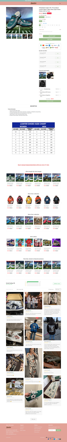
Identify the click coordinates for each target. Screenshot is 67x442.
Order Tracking (22, 430)
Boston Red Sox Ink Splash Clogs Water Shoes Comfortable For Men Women (38, 249)
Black (45, 19)
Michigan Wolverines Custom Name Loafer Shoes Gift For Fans (38, 227)
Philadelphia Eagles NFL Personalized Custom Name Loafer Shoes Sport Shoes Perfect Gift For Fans (10, 184)
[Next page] (32, 36)
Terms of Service (37, 430)
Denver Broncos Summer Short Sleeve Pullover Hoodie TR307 (46, 206)
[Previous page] (6, 36)
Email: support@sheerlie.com (11, 434)
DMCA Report (42, 437)
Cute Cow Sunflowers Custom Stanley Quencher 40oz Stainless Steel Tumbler (47, 249)
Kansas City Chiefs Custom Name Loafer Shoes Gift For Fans (47, 227)
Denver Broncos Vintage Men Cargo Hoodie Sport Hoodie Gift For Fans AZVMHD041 (45, 95)
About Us (21, 428)
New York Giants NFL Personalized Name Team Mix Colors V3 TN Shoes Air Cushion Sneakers (10, 249)
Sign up (58, 430)
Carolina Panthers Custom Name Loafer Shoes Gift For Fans (10, 227)
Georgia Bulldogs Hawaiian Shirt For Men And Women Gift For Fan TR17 (29, 249)
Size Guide (45, 23)
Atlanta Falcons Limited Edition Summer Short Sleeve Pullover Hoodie (18, 206)
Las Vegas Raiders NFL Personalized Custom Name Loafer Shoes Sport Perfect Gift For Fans (19, 227)
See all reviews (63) (9, 284)
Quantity (40, 33)
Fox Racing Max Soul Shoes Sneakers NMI (56, 249)
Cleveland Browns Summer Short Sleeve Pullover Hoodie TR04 (10, 206)
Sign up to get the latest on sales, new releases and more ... (54, 428)
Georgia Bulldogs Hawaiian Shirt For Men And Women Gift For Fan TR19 (19, 249)
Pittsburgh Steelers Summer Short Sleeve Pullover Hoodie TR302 (28, 206)
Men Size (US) (43, 15)
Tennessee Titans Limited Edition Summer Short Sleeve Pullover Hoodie (55, 206)
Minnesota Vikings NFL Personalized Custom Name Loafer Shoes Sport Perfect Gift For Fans (29, 227)
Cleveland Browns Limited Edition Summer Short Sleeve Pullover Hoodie (37, 206)
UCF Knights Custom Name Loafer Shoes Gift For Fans (56, 227)
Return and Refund (37, 428)
